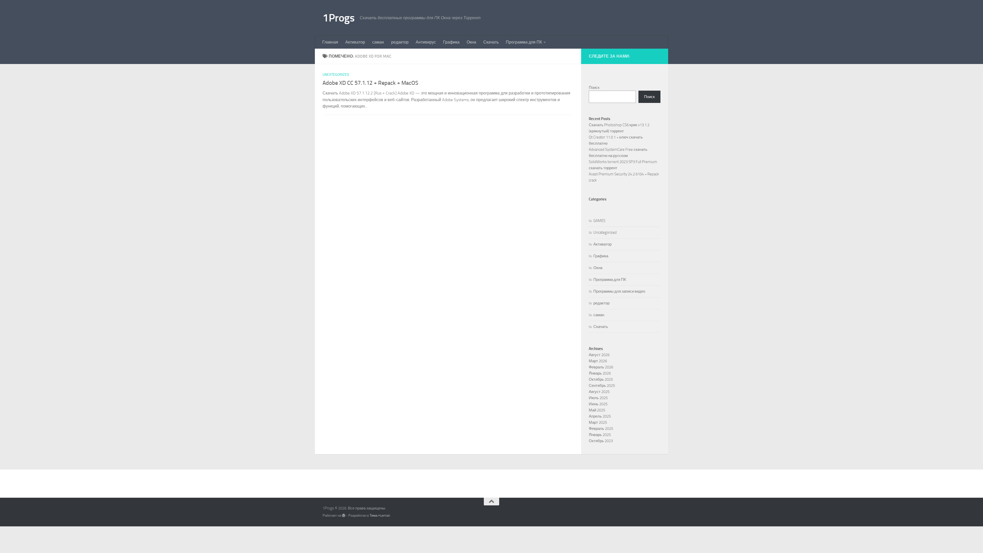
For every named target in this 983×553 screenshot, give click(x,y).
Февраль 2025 (601, 428)
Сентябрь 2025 (602, 385)
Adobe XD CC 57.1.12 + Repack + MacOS (370, 83)
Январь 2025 (600, 434)
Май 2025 (597, 410)
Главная (330, 42)
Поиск (594, 87)
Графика (451, 42)
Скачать (491, 42)
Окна (471, 42)
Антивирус (426, 42)
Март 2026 (598, 361)
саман (378, 42)
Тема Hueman (380, 515)
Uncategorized (336, 74)
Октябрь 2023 (601, 441)
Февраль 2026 (601, 367)
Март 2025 (598, 422)
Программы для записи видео (619, 291)
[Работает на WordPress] (343, 515)
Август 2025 (599, 391)
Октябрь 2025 (601, 379)
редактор (400, 42)
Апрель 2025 (600, 416)
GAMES (599, 220)
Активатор (355, 42)
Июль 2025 (598, 398)
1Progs (339, 18)
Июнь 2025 (598, 404)
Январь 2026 (600, 373)
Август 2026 (599, 355)
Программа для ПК (524, 42)
